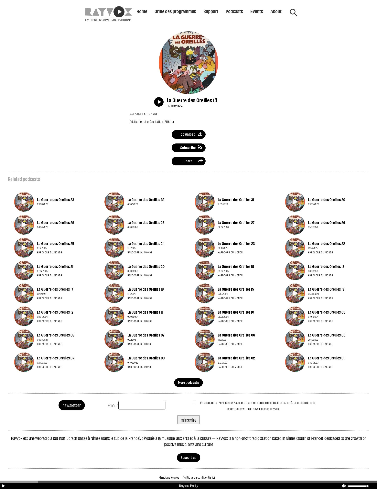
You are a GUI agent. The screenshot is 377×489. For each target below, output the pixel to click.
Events (256, 11)
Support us (188, 457)
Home (141, 11)
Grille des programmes (175, 11)
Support (210, 11)
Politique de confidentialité (199, 477)
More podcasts (188, 382)
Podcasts (234, 11)
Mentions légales (169, 477)
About (276, 11)
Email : (113, 405)
